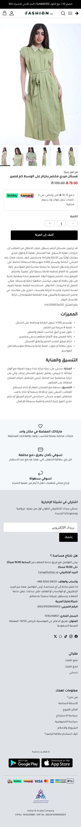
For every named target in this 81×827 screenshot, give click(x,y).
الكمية (74, 216)
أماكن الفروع (70, 709)
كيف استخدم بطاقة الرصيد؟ (61, 734)
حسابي (73, 672)
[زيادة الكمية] (50, 223)
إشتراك (68, 537)
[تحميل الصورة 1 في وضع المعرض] (40, 84)
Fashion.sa (37, 752)
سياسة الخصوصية (66, 722)
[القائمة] (70, 13)
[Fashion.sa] (38, 13)
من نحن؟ (72, 697)
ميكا (66, 172)
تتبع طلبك (71, 660)
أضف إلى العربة (44, 235)
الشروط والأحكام (68, 728)
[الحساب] (12, 13)
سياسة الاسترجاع (67, 715)
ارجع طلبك (71, 666)
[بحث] (61, 13)
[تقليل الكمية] (73, 223)
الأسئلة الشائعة (68, 703)
